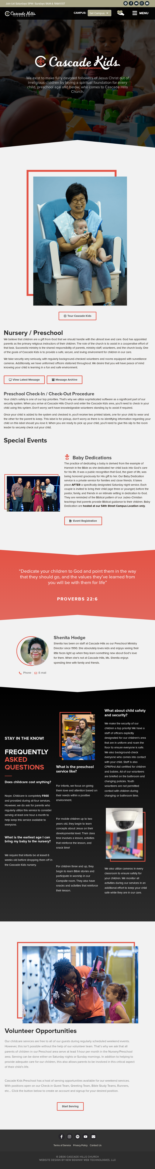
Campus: (80, 13)
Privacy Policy (80, 1145)
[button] (140, 13)
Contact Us (96, 1145)
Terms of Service (62, 1145)
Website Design (50, 1159)
